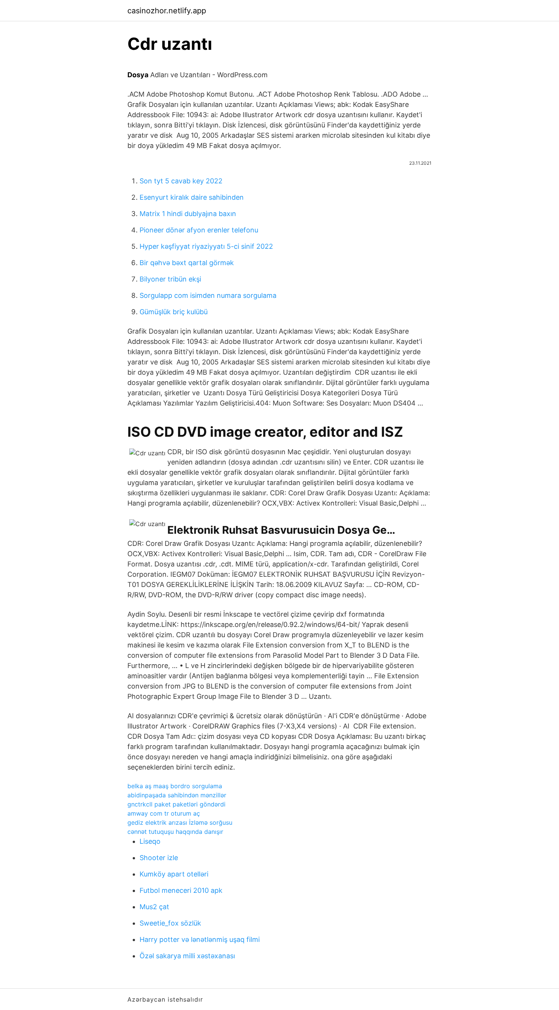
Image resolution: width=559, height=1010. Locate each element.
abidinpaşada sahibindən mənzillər (176, 795)
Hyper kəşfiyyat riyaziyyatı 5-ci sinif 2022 (206, 246)
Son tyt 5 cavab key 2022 (181, 181)
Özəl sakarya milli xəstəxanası (187, 956)
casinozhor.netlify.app (166, 10)
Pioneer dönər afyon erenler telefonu (199, 230)
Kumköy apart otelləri (174, 874)
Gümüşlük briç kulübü (174, 312)
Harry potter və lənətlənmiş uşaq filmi (200, 939)
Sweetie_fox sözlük (170, 923)
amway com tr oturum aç (163, 813)
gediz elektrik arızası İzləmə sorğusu (179, 822)
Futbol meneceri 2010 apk (181, 890)
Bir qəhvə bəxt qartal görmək (187, 263)
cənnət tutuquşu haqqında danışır (175, 831)
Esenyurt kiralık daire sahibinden (192, 197)
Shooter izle (159, 858)
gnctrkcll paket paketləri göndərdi (176, 804)
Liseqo (150, 841)
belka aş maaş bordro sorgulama (174, 786)
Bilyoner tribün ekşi (170, 279)
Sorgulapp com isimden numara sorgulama (208, 295)
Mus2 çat (154, 907)
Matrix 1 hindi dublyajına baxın (188, 214)
